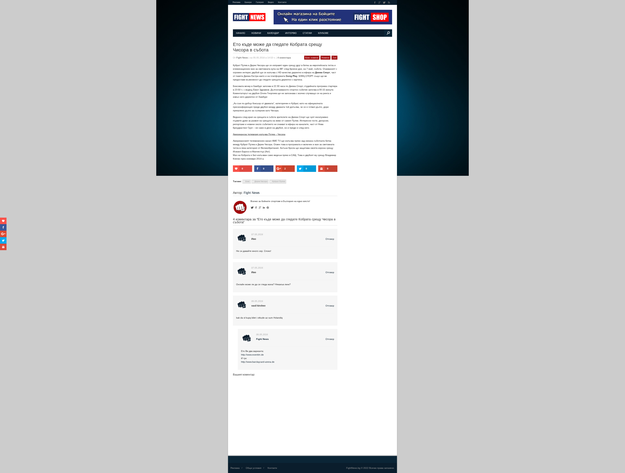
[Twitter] (384, 2)
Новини (256, 33)
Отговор (330, 239)
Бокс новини (311, 57)
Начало (240, 33)
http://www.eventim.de (252, 354)
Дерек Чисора (261, 181)
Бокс (247, 181)
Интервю (291, 33)
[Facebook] (374, 2)
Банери (248, 2)
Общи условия (253, 468)
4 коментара (284, 57)
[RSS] (388, 2)
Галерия (260, 2)
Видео (271, 2)
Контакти (282, 2)
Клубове (323, 33)
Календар (273, 33)
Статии (307, 33)
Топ (334, 57)
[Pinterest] (267, 207)
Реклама (236, 2)
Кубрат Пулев (278, 181)
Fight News (242, 57)
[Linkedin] (263, 207)
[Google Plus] (379, 2)
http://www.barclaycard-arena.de (257, 362)
